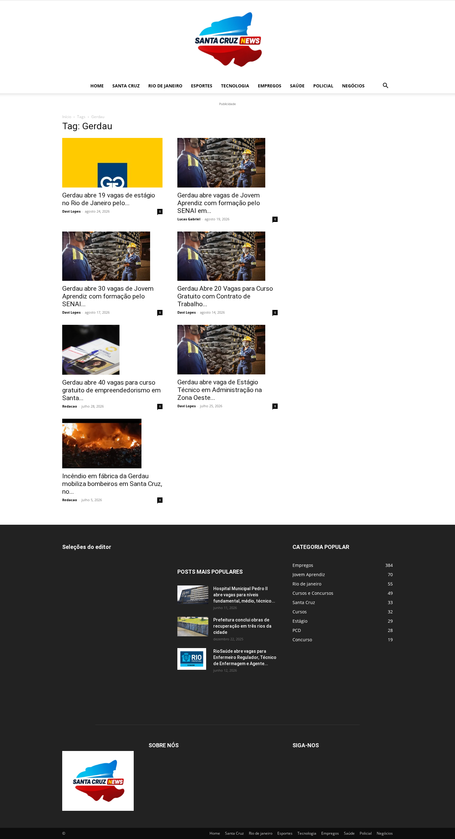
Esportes (201, 86)
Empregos (269, 86)
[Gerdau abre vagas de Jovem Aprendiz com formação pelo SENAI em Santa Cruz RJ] (227, 163)
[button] (385, 86)
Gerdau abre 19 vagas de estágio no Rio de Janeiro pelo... (108, 199)
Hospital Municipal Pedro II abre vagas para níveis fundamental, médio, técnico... (244, 594)
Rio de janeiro (165, 86)
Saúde (297, 86)
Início (66, 116)
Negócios (353, 86)
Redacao (69, 406)
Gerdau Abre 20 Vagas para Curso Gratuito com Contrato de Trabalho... (225, 296)
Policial (323, 86)
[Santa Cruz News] (227, 39)
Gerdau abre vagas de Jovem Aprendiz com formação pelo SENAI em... (218, 203)
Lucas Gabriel (188, 219)
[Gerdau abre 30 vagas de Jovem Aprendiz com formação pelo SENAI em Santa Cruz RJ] (112, 256)
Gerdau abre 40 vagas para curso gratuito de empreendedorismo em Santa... (111, 390)
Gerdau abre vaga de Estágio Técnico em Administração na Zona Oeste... (219, 389)
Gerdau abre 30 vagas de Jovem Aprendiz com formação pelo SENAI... (108, 296)
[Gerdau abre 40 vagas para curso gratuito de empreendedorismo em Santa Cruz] (112, 349)
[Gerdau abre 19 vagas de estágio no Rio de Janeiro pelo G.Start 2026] (112, 163)
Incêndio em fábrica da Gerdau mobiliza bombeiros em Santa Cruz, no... (112, 483)
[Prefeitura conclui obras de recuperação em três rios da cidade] (192, 626)
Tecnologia (235, 86)
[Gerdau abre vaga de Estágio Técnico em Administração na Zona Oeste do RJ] (227, 349)
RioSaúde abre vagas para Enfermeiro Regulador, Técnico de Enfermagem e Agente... (244, 657)
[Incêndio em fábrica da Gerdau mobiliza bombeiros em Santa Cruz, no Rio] (112, 443)
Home (97, 86)
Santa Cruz (126, 86)
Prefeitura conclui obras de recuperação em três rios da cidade (242, 626)
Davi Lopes (71, 211)
